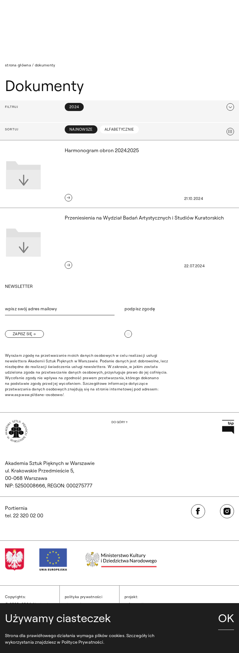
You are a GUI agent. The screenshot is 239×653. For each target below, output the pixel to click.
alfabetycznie (119, 129)
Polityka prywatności (83, 596)
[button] (119, 107)
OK (226, 618)
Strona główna (18, 65)
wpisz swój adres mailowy (31, 309)
